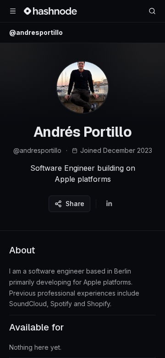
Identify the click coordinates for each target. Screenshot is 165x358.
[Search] (152, 11)
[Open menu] (13, 11)
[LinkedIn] (109, 203)
